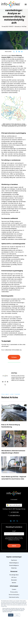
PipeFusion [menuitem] (14, 560)
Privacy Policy (8, 538)
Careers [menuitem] (14, 589)
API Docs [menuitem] (14, 577)
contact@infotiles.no (14, 515)
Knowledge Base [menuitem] (14, 574)
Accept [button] (10, 615)
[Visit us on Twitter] (17, 521)
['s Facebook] (5, 382)
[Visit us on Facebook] (14, 521)
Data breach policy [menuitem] (14, 597)
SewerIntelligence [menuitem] (14, 565)
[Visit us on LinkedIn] (10, 521)
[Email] (2, 382)
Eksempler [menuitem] (14, 580)
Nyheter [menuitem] (14, 582)
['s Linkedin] (7, 382)
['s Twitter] (5, 385)
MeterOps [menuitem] (14, 568)
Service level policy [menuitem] (14, 594)
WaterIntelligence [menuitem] (14, 562)
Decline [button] (17, 615)
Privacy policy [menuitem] (14, 592)
